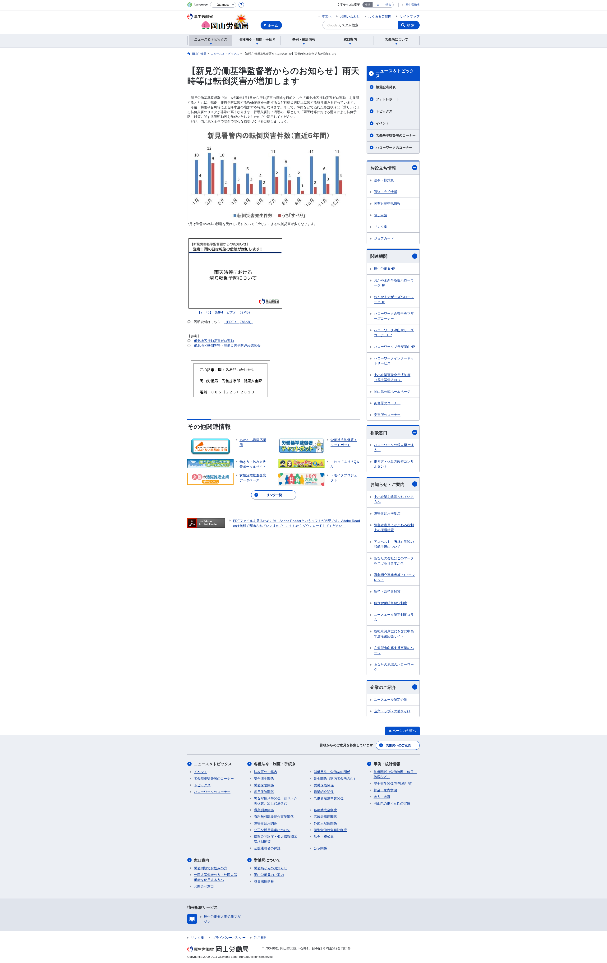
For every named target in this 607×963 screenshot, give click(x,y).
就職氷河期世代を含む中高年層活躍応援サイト (394, 633)
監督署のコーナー (387, 403)
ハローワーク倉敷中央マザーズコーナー (394, 316)
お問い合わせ (350, 16)
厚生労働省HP (384, 269)
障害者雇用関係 (265, 823)
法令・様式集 (384, 180)
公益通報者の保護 (267, 848)
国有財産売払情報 (387, 203)
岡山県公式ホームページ (392, 391)
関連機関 (378, 256)
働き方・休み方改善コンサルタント (394, 464)
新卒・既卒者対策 (387, 591)
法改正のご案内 (265, 772)
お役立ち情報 (383, 168)
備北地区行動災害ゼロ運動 (214, 341)
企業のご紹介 (383, 687)
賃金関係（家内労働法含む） (335, 778)
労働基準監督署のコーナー (396, 135)
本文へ (327, 16)
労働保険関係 (264, 785)
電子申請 (380, 215)
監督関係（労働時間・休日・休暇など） (395, 774)
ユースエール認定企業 (390, 699)
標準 (367, 4)
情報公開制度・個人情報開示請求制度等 (275, 839)
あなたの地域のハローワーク (394, 667)
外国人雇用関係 (325, 823)
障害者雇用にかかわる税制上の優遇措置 (394, 527)
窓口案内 (201, 860)
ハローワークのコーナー (394, 147)
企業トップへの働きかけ (392, 711)
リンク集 (380, 227)
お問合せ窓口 (204, 886)
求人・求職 (382, 797)
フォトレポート (387, 99)
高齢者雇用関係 (325, 817)
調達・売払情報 (385, 192)
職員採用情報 (264, 881)
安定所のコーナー (387, 415)
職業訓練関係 (264, 810)
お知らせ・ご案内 (387, 484)
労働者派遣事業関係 (329, 798)
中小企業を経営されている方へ (394, 499)
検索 (411, 25)
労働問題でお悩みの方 (210, 868)
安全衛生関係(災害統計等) (393, 783)
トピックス (384, 111)
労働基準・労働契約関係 (332, 772)
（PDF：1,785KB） (238, 322)
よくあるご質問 (379, 16)
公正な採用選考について (272, 830)
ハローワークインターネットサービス (394, 360)
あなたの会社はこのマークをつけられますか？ (394, 560)
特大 (388, 4)
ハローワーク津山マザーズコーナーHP (394, 332)
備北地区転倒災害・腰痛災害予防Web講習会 (227, 345)
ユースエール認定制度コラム (394, 617)
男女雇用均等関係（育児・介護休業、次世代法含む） (275, 801)
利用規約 (260, 938)
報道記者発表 (386, 87)
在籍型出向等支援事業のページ (394, 650)
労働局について (267, 860)
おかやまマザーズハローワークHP (394, 299)
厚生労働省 (412, 4)
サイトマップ (410, 16)
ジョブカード (384, 238)
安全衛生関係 (264, 778)
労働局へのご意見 (398, 745)
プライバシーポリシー (229, 938)
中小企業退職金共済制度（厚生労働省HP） (392, 377)
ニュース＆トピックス (395, 73)
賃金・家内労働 (385, 790)
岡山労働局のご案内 (269, 875)
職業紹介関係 (324, 792)
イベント (382, 123)
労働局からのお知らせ (270, 868)
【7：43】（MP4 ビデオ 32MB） (224, 312)
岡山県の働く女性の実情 (392, 803)
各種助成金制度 (325, 810)
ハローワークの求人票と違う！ (394, 447)
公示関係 (320, 848)
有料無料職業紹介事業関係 (274, 817)
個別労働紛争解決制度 (390, 603)
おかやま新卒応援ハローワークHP (394, 282)
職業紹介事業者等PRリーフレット (394, 577)
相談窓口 (378, 432)
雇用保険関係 (264, 792)
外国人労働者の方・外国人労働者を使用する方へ (215, 877)
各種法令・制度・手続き (275, 764)
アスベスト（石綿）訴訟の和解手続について (394, 544)
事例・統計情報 (387, 764)
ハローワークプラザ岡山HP (394, 347)
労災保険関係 (324, 785)
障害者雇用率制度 (387, 513)
